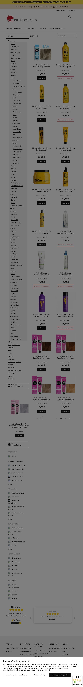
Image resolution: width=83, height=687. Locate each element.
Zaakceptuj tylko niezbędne (16, 675)
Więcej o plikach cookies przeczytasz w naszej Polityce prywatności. (26, 670)
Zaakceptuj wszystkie (60, 675)
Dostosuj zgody (39, 675)
